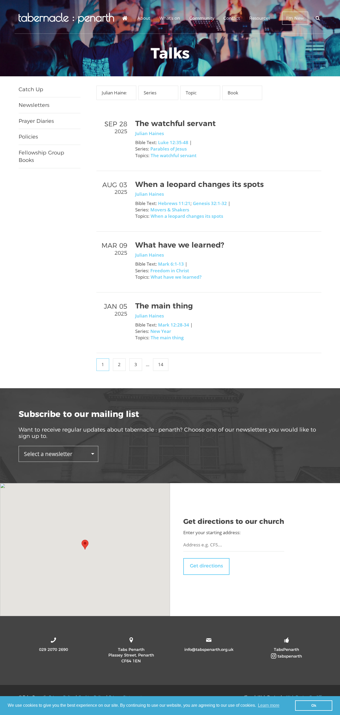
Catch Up (31, 89)
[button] (85, 545)
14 (160, 364)
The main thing (164, 305)
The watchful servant (175, 123)
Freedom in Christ (169, 270)
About (143, 18)
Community (201, 18)
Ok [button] (313, 705)
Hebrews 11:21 (174, 203)
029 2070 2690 (53, 649)
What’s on (169, 18)
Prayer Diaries (36, 121)
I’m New (295, 18)
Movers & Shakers (169, 210)
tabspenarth (289, 656)
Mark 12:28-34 (173, 325)
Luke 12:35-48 (173, 142)
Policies (28, 136)
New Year (160, 331)
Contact (231, 18)
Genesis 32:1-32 (210, 203)
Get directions (206, 566)
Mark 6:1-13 (171, 264)
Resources (259, 18)
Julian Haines (149, 133)
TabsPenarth (286, 649)
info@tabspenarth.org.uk (208, 649)
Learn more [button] (268, 705)
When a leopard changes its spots (199, 184)
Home (125, 19)
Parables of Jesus (168, 149)
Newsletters (34, 105)
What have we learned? (179, 244)
